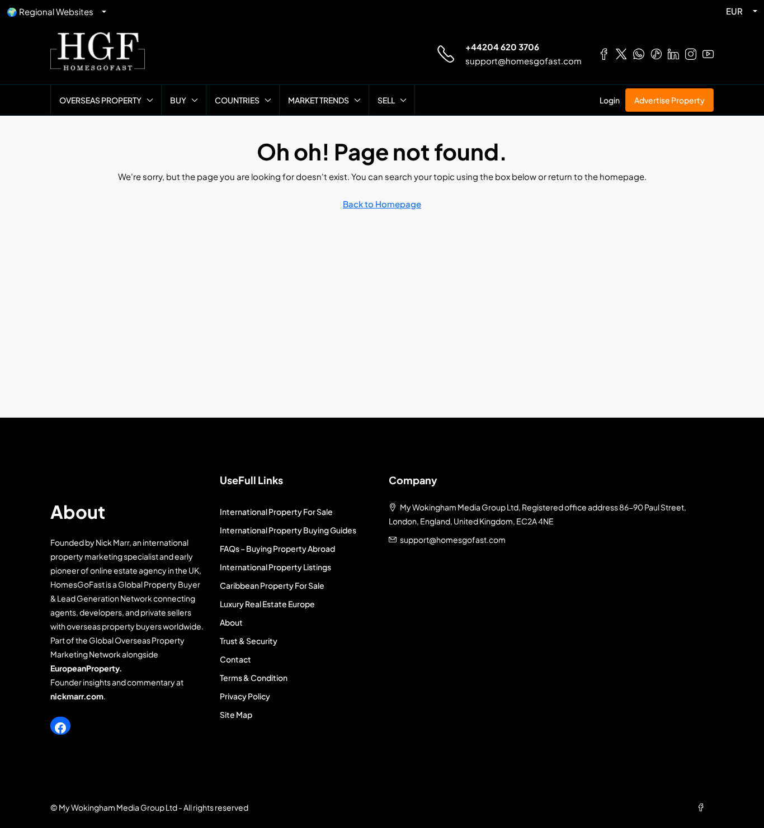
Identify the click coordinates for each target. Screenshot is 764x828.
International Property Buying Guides (288, 530)
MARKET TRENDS (318, 100)
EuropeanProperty (84, 668)
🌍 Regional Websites (50, 11)
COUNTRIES (237, 100)
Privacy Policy (245, 696)
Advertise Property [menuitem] (669, 100)
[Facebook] (60, 728)
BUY (178, 100)
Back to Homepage (382, 203)
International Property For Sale (276, 512)
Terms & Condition (253, 678)
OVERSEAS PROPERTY (100, 100)
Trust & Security (248, 641)
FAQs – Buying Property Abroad (277, 548)
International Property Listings (275, 567)
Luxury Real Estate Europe (267, 604)
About (231, 622)
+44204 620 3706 (502, 46)
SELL (386, 100)
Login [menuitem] (610, 100)
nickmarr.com (76, 696)
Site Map (236, 714)
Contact (235, 659)
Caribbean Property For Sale (272, 585)
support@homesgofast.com (523, 60)
